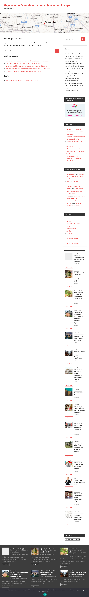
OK (45, 594)
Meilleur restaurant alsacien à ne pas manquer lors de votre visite (28, 68)
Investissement (71, 228)
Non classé (69, 236)
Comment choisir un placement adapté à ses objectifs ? (24, 71)
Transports (69, 241)
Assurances (69, 219)
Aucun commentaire (22, 554)
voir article (6, 564)
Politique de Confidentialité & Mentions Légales (22, 80)
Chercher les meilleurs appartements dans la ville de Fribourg (78, 375)
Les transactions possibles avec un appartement (79, 259)
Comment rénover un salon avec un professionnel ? (75, 198)
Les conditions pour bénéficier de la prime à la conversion (75, 191)
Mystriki (68, 203)
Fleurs (68, 181)
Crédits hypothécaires (73, 223)
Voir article (69, 267)
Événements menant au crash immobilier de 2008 (48, 551)
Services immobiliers (72, 238)
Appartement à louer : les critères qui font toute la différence (27, 66)
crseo (68, 196)
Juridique (69, 231)
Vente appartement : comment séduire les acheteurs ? (74, 183)
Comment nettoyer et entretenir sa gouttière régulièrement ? (77, 573)
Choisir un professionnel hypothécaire (78, 517)
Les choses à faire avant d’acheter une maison (79, 338)
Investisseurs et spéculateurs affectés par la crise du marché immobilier (78, 297)
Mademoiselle (70, 174)
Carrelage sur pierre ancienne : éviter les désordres (23, 63)
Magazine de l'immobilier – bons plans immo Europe (36, 5)
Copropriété (70, 221)
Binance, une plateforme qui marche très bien (75, 176)
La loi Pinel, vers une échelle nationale (78, 467)
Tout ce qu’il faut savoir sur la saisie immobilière (79, 410)
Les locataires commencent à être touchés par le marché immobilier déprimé (19, 574)
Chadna (68, 188)
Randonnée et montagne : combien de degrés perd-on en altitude (28, 61)
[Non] (87, 592)
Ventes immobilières (72, 243)
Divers (68, 226)
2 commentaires (49, 554)
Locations (69, 233)
